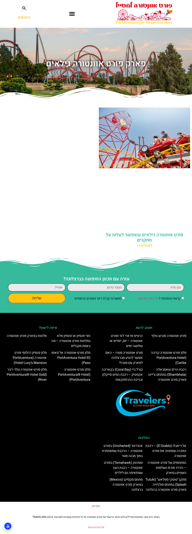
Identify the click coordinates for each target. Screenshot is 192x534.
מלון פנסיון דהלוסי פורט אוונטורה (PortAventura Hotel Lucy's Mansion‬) (30, 357)
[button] (72, 13)
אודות (96, 506)
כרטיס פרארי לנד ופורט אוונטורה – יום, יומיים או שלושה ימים (126, 341)
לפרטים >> (144, 245)
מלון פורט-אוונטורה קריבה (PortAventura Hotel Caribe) (168, 357)
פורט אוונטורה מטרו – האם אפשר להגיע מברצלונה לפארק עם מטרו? (124, 357)
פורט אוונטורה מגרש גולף (169, 335)
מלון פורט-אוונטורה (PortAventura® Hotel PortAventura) (74, 374)
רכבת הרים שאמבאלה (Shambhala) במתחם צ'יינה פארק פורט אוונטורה (167, 374)
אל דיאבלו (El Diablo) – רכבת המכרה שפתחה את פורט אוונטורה (166, 450)
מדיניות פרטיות (96, 527)
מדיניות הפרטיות (147, 298)
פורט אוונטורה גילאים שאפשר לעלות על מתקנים (144, 238)
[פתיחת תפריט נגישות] (8, 526)
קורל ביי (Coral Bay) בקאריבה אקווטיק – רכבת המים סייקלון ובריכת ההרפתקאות (122, 374)
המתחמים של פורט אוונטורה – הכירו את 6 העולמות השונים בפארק (167, 467)
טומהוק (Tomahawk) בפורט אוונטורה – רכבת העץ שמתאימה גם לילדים (123, 467)
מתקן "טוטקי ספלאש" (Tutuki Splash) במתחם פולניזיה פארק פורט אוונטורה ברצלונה (166, 484)
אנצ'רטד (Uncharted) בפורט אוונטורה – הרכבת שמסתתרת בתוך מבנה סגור (122, 450)
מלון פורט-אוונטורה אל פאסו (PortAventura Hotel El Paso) (70, 357)
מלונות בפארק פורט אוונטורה (27, 335)
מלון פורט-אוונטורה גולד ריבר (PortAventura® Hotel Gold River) (27, 374)
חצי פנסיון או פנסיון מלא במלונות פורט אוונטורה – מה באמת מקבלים (70, 341)
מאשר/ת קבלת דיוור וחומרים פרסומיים (97, 298)
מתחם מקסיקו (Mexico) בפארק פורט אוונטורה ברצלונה (126, 484)
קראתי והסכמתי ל (159, 298)
